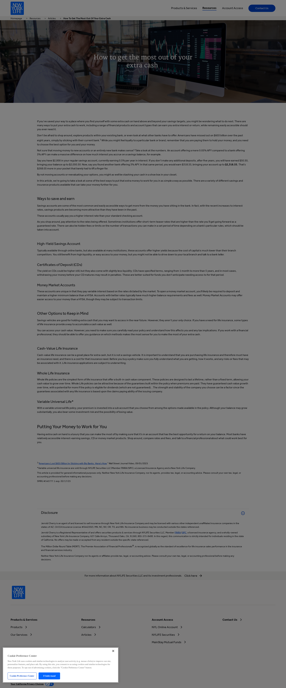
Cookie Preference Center (22, 676)
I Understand (49, 676)
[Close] (113, 651)
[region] (61, 665)
